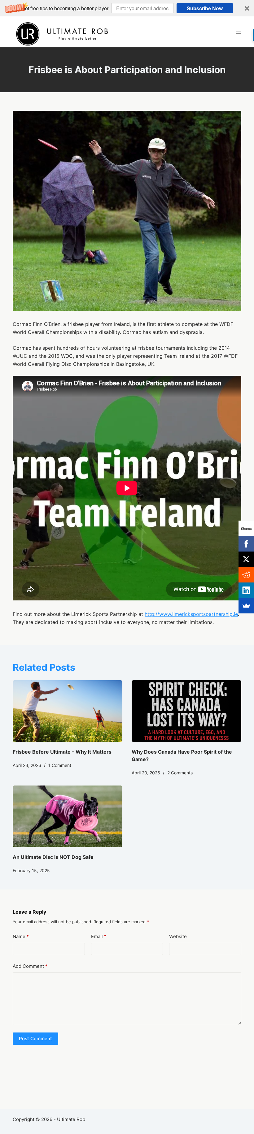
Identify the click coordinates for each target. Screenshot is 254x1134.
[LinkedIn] (246, 590)
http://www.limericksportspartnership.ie (191, 614)
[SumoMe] (246, 605)
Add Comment (30, 966)
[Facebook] (246, 544)
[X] (246, 559)
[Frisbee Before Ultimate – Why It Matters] (67, 711)
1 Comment (59, 765)
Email (98, 936)
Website (178, 936)
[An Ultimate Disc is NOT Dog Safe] (67, 816)
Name (21, 936)
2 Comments (180, 772)
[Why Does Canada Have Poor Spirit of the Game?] (186, 711)
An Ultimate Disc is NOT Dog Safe (53, 857)
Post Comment (35, 1038)
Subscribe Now (205, 8)
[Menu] (238, 32)
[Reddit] (246, 574)
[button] (127, 8)
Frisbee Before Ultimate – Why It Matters (62, 752)
